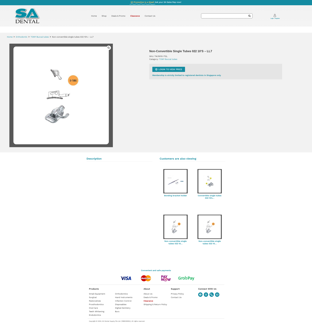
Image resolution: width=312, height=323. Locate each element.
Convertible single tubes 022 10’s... (209, 196)
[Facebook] (200, 294)
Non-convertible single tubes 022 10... (175, 242)
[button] (109, 48)
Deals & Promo (118, 16)
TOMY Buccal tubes (40, 37)
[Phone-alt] (211, 294)
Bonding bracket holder (175, 195)
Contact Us (150, 16)
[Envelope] (217, 294)
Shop (104, 16)
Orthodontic (21, 37)
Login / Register (275, 18)
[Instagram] (206, 294)
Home (94, 16)
